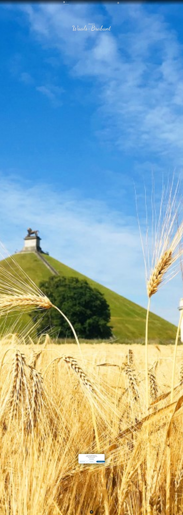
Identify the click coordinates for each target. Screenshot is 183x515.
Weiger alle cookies (82, 461)
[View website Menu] (118, 2)
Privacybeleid (91, 459)
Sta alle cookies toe (100, 461)
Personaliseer (91, 461)
